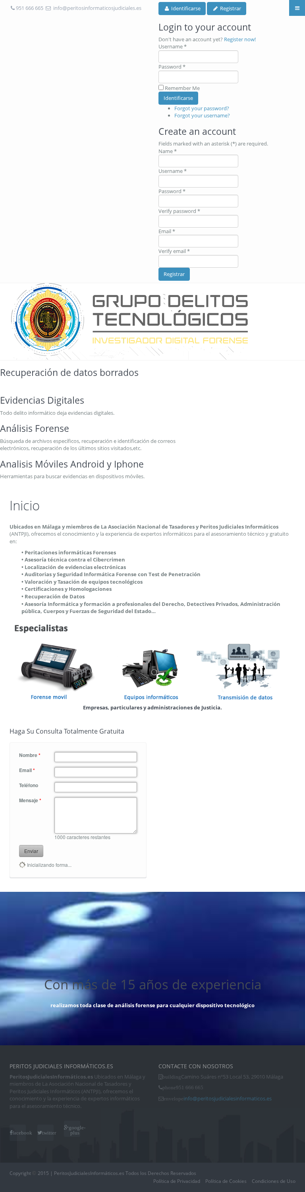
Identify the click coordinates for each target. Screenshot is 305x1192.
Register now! (240, 39)
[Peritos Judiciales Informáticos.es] (129, 321)
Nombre (30, 755)
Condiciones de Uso (273, 1181)
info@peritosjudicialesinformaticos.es (227, 1098)
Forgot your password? (201, 108)
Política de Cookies (226, 1181)
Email (27, 770)
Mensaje (30, 800)
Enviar (31, 850)
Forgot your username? (202, 115)
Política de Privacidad (176, 1181)
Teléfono (28, 785)
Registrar (174, 274)
